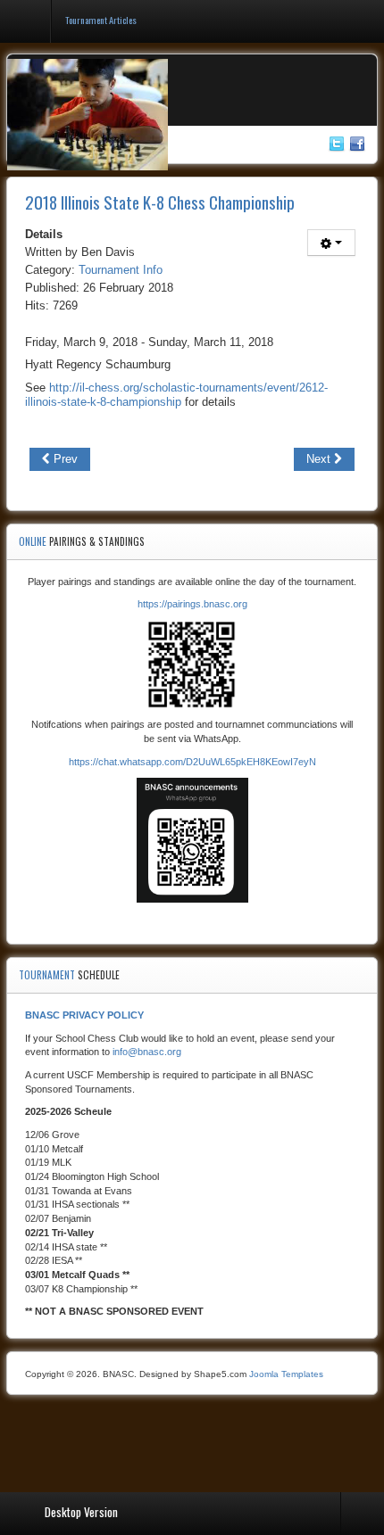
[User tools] (331, 242)
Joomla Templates (286, 1374)
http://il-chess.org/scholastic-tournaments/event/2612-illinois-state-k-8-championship (176, 395)
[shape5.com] (192, 1445)
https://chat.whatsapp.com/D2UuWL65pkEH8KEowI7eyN (192, 761)
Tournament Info (121, 269)
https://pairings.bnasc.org (192, 603)
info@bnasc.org (147, 1051)
